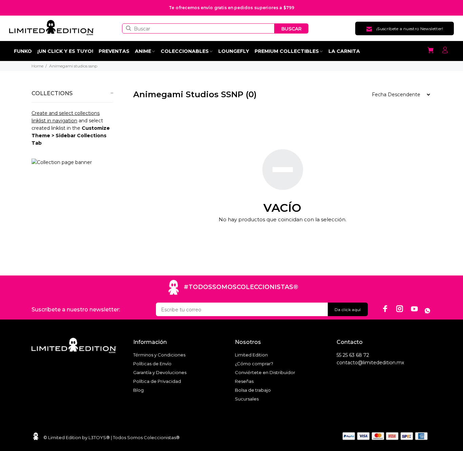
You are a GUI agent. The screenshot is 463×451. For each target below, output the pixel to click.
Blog (138, 390)
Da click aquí (348, 309)
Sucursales (247, 399)
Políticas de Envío (152, 363)
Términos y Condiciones (159, 354)
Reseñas (244, 381)
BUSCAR (291, 29)
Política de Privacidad (157, 381)
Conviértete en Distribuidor (265, 372)
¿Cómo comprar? (254, 363)
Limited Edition (251, 354)
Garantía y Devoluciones (159, 372)
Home (37, 65)
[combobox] (198, 28)
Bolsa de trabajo (253, 390)
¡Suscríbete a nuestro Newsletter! (409, 28)
